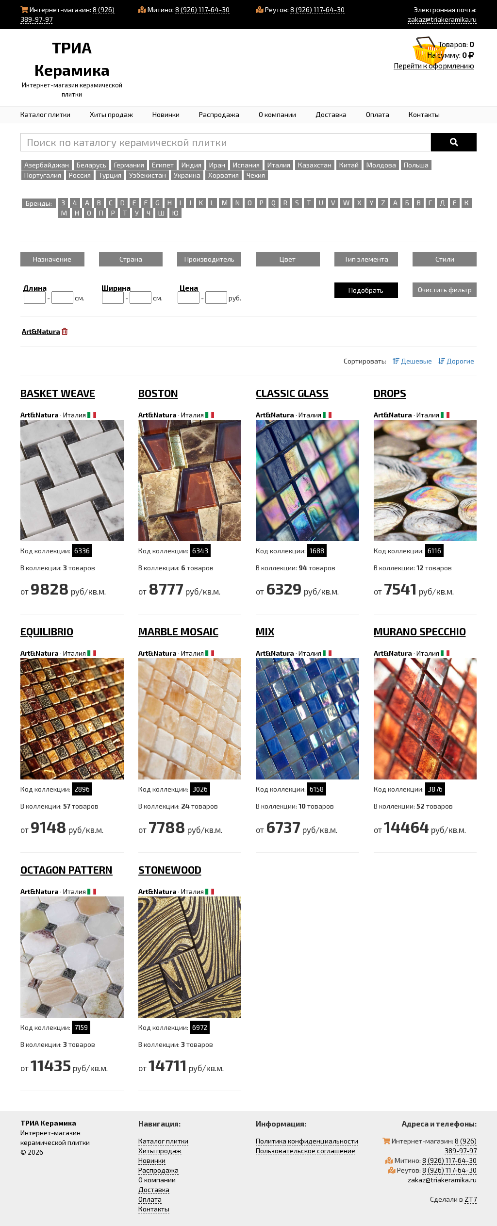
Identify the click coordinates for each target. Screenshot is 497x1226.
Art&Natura (39, 415)
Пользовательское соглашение (305, 1150)
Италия (74, 415)
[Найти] (454, 142)
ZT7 (470, 1199)
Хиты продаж (111, 114)
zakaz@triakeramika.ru (442, 19)
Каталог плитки (45, 114)
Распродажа (219, 114)
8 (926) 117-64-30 (202, 9)
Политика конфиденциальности (307, 1141)
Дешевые (415, 361)
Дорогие (459, 361)
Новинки (166, 114)
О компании (277, 114)
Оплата (377, 114)
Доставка (331, 114)
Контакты (424, 114)
